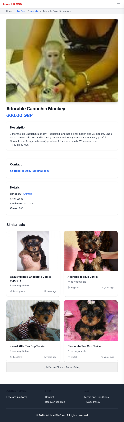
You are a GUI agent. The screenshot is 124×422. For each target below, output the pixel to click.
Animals (34, 11)
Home (9, 11)
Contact (49, 397)
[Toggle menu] (119, 4)
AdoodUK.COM (12, 4)
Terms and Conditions (96, 397)
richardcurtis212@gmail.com (31, 170)
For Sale (21, 11)
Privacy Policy (92, 401)
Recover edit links (55, 401)
